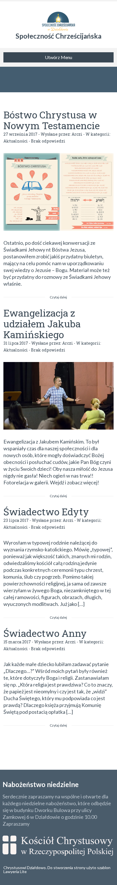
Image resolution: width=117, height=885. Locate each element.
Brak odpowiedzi (48, 141)
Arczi (77, 134)
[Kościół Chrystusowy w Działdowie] (58, 17)
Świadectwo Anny (45, 633)
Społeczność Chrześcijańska (58, 36)
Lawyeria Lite (15, 871)
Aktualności (15, 141)
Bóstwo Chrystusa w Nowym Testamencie (51, 120)
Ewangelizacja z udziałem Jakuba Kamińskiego (42, 323)
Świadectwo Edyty (46, 511)
